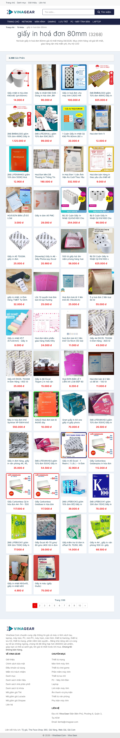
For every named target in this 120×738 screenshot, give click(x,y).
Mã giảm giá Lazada (15, 696)
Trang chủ (10, 2)
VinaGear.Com (59, 735)
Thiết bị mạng (58, 659)
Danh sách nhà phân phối (18, 684)
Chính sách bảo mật (15, 663)
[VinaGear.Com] (20, 12)
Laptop (97, 21)
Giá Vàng (53, 729)
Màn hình (40, 21)
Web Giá (62, 729)
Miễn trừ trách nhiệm (16, 672)
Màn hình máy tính (60, 663)
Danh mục (21, 2)
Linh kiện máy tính (60, 688)
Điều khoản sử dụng (15, 667)
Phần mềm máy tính (61, 672)
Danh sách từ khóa (15, 688)
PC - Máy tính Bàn (80, 21)
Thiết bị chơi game (60, 667)
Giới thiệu (32, 2)
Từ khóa (20, 27)
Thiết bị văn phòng (61, 696)
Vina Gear (72, 735)
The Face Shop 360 (38, 729)
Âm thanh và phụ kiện (62, 692)
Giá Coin (71, 729)
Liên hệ (42, 2)
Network (27, 21)
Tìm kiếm (105, 12)
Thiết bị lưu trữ (59, 676)
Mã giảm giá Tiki (14, 692)
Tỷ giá (24, 729)
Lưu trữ (63, 21)
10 (80, 605)
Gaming (52, 21)
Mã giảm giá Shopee (15, 700)
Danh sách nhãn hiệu (16, 680)
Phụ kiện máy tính (60, 700)
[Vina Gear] (20, 628)
